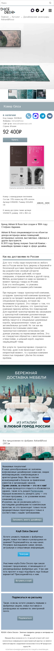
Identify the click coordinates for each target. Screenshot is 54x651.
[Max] (35, 118)
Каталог (16, 17)
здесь (19, 499)
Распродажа (37, 491)
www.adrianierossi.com (22, 123)
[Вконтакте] (50, 118)
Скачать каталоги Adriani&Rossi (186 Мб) (27, 188)
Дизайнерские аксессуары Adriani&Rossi (25, 18)
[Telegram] (43, 118)
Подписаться (25, 618)
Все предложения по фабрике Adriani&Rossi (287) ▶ (25, 442)
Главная (4, 17)
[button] (22, 94)
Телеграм (23, 554)
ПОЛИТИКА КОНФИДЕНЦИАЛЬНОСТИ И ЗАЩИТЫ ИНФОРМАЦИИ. (27, 650)
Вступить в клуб (24, 580)
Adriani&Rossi (17, 121)
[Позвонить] (28, 118)
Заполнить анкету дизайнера (27, 519)
